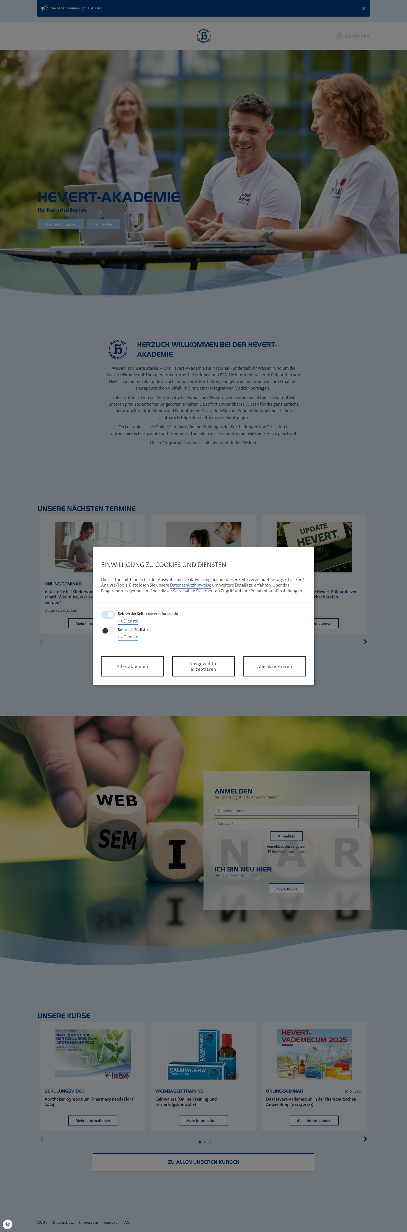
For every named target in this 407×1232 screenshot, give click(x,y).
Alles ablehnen (132, 666)
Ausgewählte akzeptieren (203, 666)
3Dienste (128, 620)
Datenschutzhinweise (190, 585)
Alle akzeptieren (274, 666)
